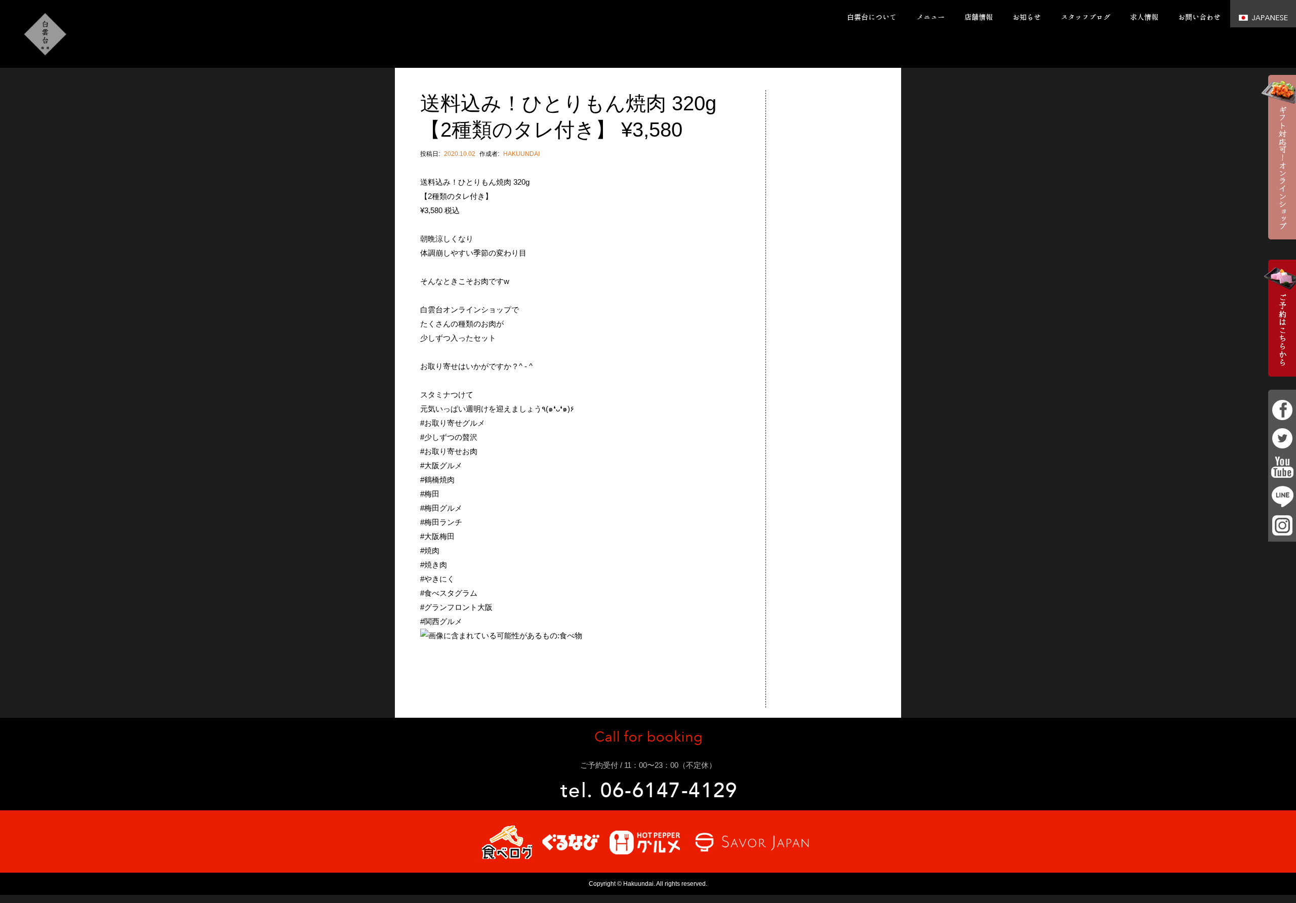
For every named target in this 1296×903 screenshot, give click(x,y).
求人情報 (1144, 17)
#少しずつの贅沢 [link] (448, 437)
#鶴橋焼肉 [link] (437, 479)
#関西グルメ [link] (441, 621)
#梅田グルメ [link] (441, 508)
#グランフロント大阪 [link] (456, 607)
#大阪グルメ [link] (441, 465)
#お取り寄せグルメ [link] (452, 423)
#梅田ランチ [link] (441, 522)
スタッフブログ (1085, 17)
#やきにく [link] (437, 578)
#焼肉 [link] (429, 550)
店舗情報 (978, 17)
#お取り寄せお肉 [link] (448, 451)
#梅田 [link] (429, 493)
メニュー (930, 17)
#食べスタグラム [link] (448, 593)
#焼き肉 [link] (433, 564)
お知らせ (1026, 17)
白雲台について (872, 17)
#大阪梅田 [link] (437, 536)
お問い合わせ (1199, 17)
